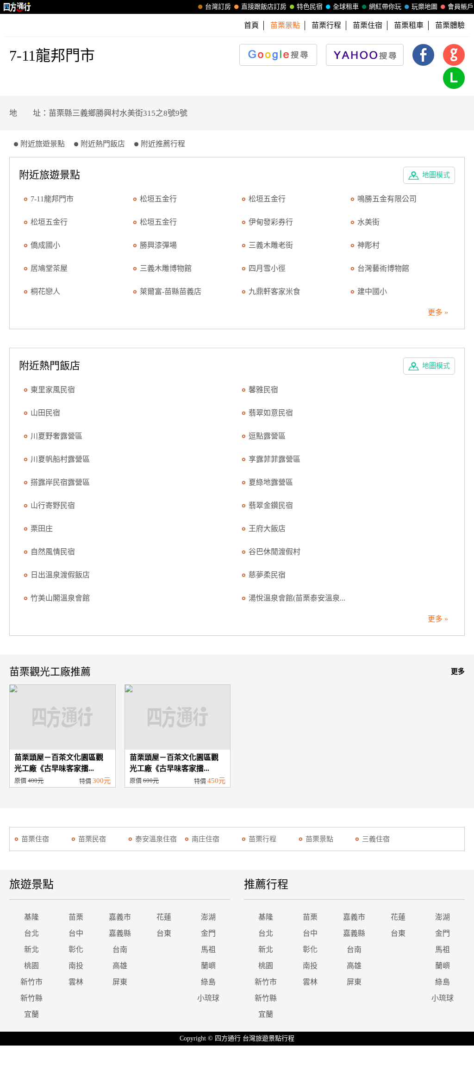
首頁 (251, 25)
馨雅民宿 (263, 390)
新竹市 (31, 982)
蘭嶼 (208, 966)
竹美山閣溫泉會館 (60, 598)
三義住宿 (376, 839)
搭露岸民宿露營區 (60, 482)
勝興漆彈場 (158, 245)
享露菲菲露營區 (274, 459)
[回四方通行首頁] (17, 7)
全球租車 (346, 6)
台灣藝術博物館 (383, 268)
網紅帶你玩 (385, 6)
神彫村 (368, 245)
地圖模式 (436, 175)
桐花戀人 (45, 291)
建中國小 (372, 291)
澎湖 (208, 917)
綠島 (208, 982)
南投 (76, 966)
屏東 (119, 982)
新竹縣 (31, 998)
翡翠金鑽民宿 (271, 505)
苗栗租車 (409, 25)
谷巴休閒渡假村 (274, 552)
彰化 (76, 949)
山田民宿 (45, 413)
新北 (31, 949)
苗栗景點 (319, 839)
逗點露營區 (267, 436)
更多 (458, 671)
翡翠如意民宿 (271, 413)
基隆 (31, 917)
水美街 (368, 222)
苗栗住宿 (367, 25)
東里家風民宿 (53, 390)
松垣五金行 (158, 199)
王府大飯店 (267, 528)
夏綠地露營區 (271, 482)
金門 (208, 933)
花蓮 (163, 917)
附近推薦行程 (163, 144)
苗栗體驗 (450, 25)
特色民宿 (310, 6)
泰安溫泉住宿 (156, 839)
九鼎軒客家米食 (274, 291)
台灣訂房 (218, 6)
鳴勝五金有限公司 (387, 199)
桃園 (31, 966)
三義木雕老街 (271, 245)
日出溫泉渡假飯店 (60, 575)
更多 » (438, 312)
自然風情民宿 (53, 552)
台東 (163, 933)
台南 (119, 949)
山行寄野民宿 (53, 505)
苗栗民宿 (92, 839)
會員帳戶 (461, 6)
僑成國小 (45, 245)
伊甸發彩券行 (271, 222)
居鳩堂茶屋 (49, 268)
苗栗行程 (326, 25)
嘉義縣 (120, 933)
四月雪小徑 (267, 268)
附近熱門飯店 (103, 144)
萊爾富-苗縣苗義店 (170, 291)
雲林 (76, 982)
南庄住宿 (205, 839)
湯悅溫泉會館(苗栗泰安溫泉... (297, 598)
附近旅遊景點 (42, 144)
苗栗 (76, 917)
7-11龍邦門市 (52, 199)
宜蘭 (31, 1014)
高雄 (119, 966)
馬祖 (208, 949)
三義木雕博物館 (166, 268)
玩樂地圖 (424, 6)
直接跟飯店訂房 (264, 6)
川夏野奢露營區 (56, 436)
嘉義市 (120, 917)
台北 (31, 933)
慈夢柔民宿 (267, 575)
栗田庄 (42, 528)
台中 (76, 933)
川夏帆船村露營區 (60, 459)
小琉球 (208, 998)
